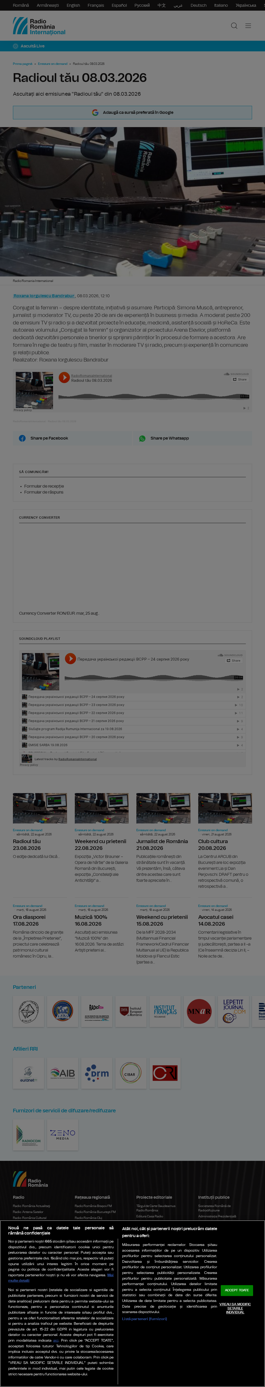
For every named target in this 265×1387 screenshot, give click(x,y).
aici (55, 1340)
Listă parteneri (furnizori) (144, 1319)
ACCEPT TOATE (237, 1290)
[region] (132, 1303)
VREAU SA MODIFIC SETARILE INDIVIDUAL (235, 1308)
